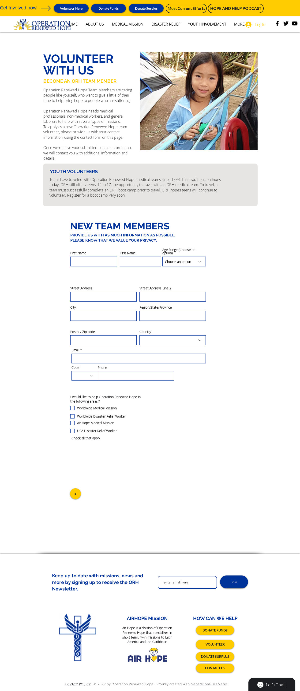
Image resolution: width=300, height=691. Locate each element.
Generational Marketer (209, 684)
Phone (102, 367)
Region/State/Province (155, 307)
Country (145, 331)
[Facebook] (277, 23)
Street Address (81, 288)
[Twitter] (285, 23)
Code (75, 367)
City (73, 307)
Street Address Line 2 (155, 288)
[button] (146, 8)
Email (75, 350)
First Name (78, 253)
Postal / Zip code (82, 331)
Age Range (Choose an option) (178, 251)
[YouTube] (294, 23)
